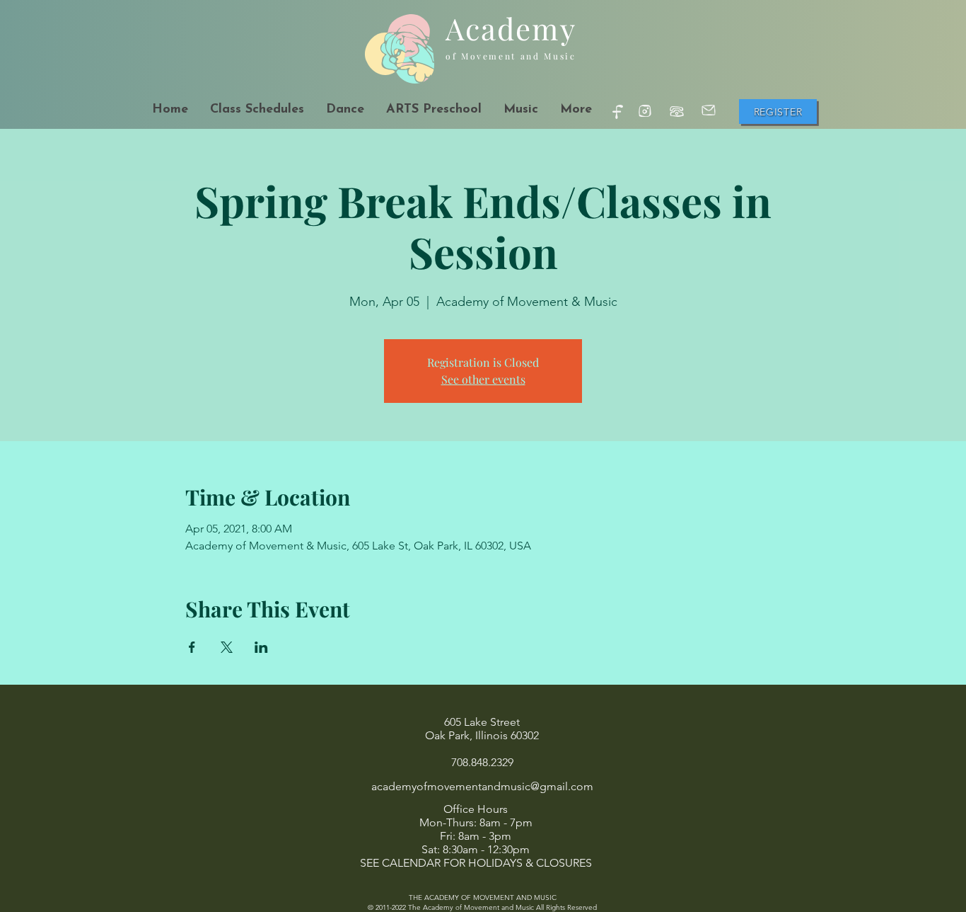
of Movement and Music (511, 56)
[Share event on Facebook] (192, 647)
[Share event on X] (226, 647)
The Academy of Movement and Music (471, 907)
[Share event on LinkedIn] (261, 647)
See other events (483, 379)
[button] (345, 110)
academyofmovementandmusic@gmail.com (482, 786)
